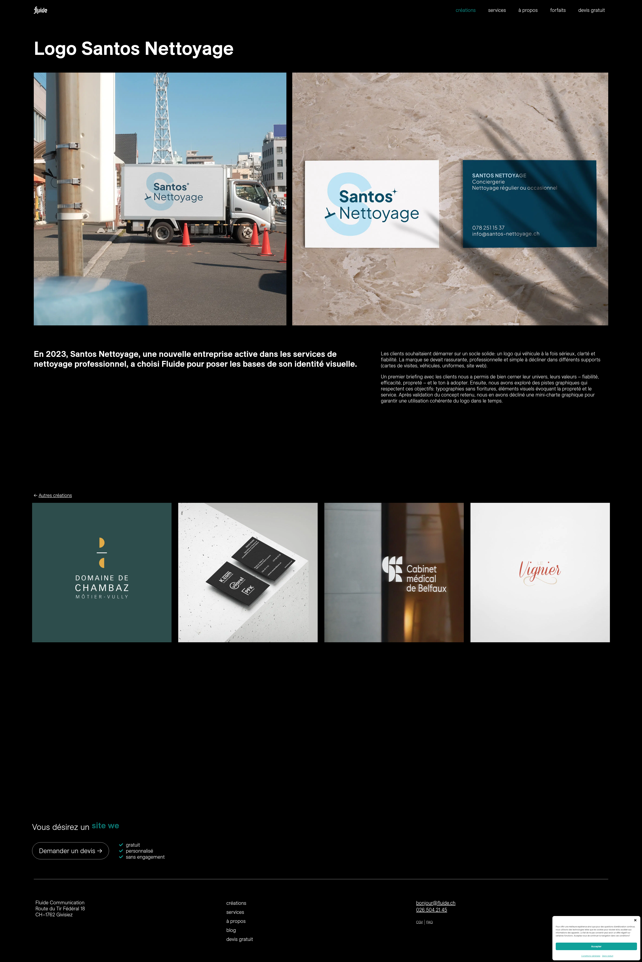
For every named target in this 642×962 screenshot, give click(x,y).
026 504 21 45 (431, 909)
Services (497, 10)
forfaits (558, 10)
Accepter (596, 946)
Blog (231, 930)
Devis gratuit (607, 956)
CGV (419, 922)
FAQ (429, 922)
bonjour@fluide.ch (435, 903)
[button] (635, 920)
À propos (528, 10)
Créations (466, 10)
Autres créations (55, 495)
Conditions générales (590, 956)
